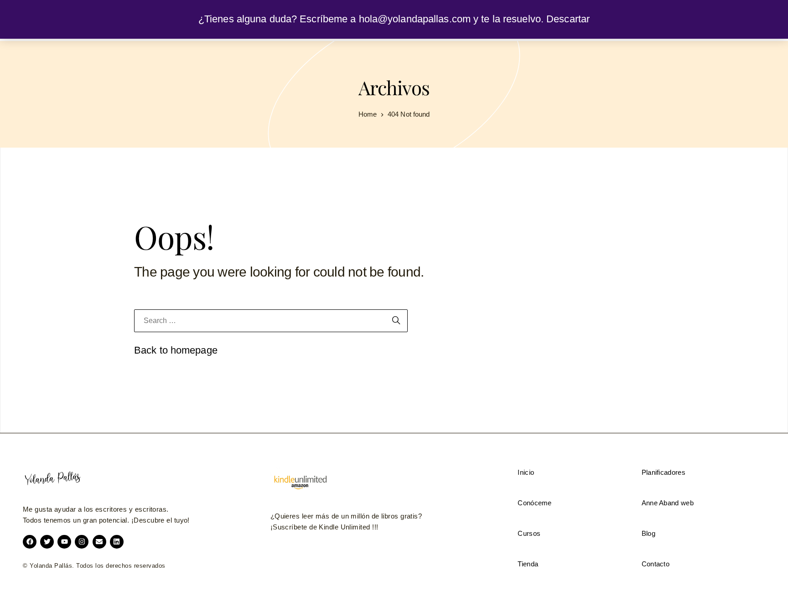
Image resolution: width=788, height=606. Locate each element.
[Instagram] (81, 542)
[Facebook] (29, 542)
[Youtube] (64, 542)
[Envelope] (99, 542)
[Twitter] (47, 542)
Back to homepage (176, 350)
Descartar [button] (568, 19)
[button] (300, 482)
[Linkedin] (117, 542)
